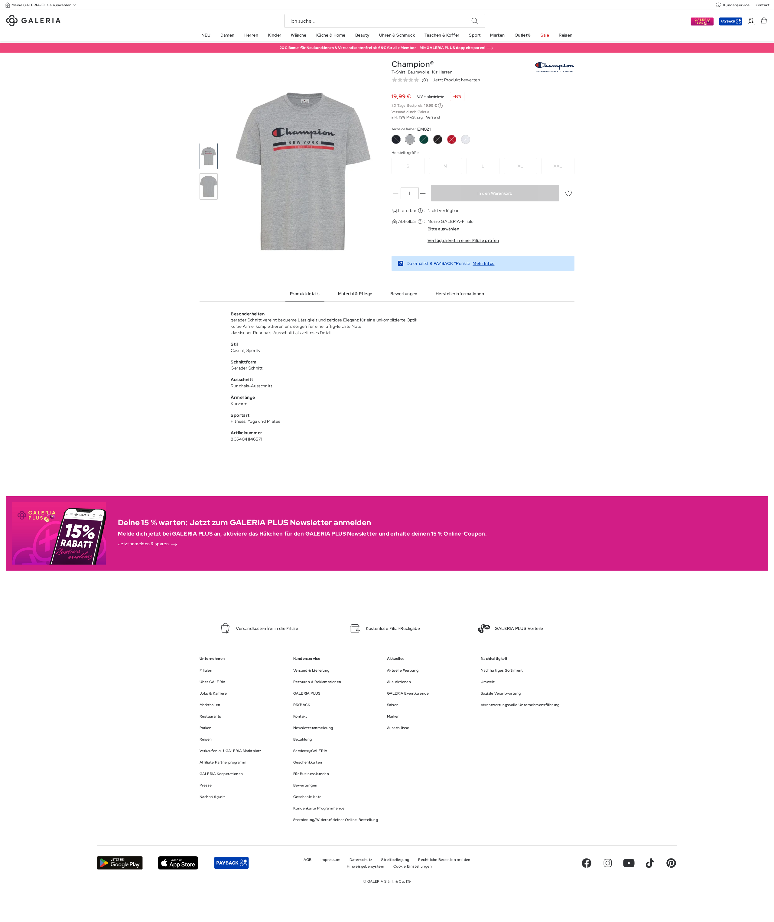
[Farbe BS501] (396, 139)
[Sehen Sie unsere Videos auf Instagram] (608, 863)
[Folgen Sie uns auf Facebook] (586, 863)
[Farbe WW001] (465, 139)
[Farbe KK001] (437, 139)
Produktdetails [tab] (305, 293)
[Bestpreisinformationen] (440, 106)
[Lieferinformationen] (420, 210)
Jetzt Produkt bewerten (456, 80)
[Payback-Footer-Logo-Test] (231, 863)
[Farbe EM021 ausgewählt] (410, 139)
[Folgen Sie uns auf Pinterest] (671, 863)
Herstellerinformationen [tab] (460, 293)
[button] (41, 5)
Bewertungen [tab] (403, 293)
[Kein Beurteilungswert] (407, 80)
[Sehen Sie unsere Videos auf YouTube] (629, 863)
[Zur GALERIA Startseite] (33, 21)
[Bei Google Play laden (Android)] (120, 863)
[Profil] (751, 21)
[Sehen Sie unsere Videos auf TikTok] (650, 863)
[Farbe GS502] (423, 139)
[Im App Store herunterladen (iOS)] (178, 863)
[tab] (303, 171)
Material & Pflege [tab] (355, 293)
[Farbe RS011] (451, 139)
